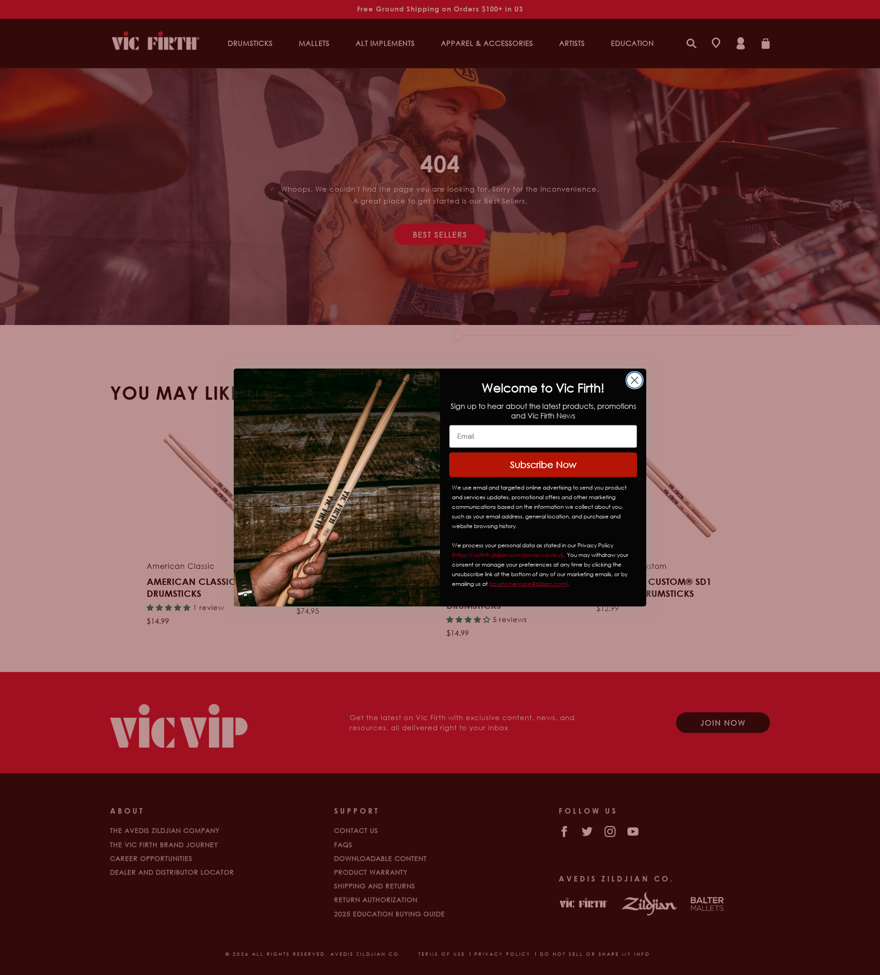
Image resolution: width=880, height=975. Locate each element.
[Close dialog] (635, 380)
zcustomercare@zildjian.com (528, 584)
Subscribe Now (543, 464)
